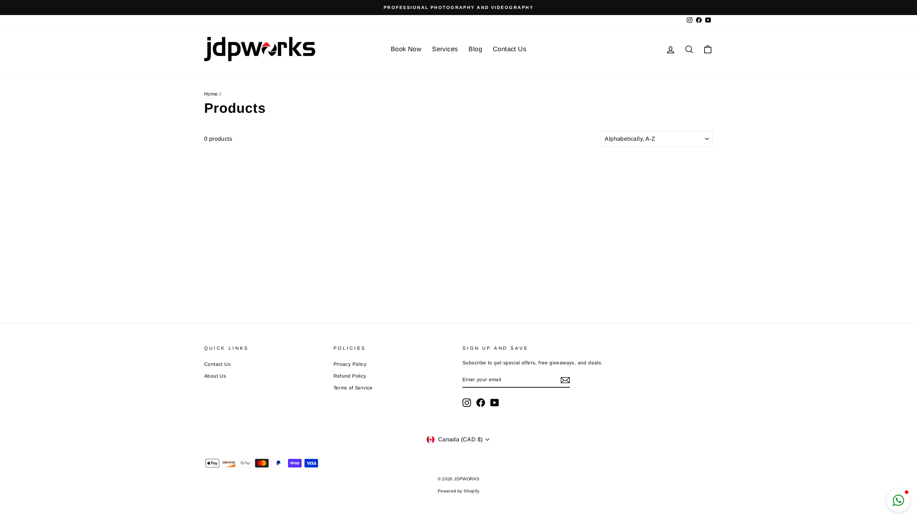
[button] (898, 500)
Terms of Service (353, 388)
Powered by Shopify (458, 491)
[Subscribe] (565, 380)
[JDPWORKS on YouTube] (494, 402)
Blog (475, 49)
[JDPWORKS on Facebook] (480, 402)
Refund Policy (349, 376)
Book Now (406, 49)
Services (445, 49)
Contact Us (509, 49)
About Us (215, 376)
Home (211, 94)
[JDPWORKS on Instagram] (466, 402)
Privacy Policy (350, 364)
